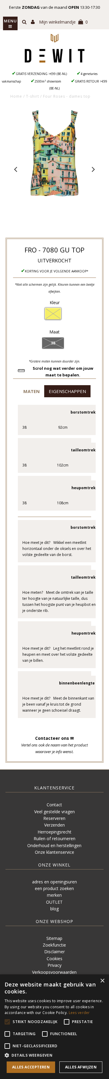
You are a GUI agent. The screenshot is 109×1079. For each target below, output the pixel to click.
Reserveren (54, 818)
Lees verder (79, 1012)
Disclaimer (54, 951)
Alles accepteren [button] (31, 1067)
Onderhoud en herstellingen (54, 845)
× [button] (102, 981)
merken (54, 895)
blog (54, 909)
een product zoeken (54, 888)
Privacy (54, 965)
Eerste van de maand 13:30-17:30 (54, 7)
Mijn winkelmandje (63, 22)
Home (16, 96)
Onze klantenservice (54, 852)
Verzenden (54, 825)
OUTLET (54, 902)
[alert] (54, 1026)
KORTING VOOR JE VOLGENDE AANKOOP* (56, 271)
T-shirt (32, 96)
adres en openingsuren (54, 882)
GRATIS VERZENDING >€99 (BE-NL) (41, 74)
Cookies (54, 958)
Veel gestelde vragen (54, 811)
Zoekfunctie (54, 945)
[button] (31, 391)
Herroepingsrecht (54, 832)
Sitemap (54, 938)
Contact (54, 805)
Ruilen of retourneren (54, 838)
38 (53, 343)
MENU (10, 21)
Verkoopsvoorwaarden (54, 972)
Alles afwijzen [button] (81, 1067)
